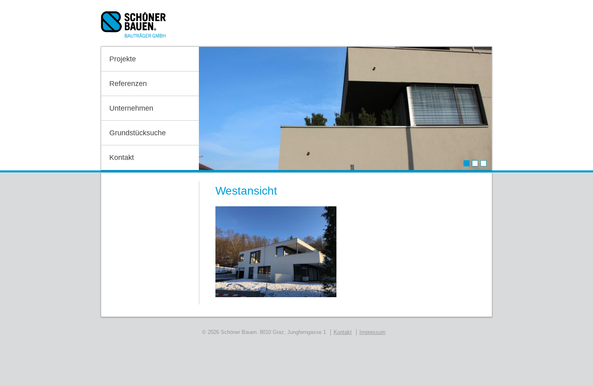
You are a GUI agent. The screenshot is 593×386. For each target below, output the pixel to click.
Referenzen (128, 84)
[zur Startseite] (133, 27)
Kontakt (121, 157)
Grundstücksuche (137, 133)
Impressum (372, 332)
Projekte (122, 59)
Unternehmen (131, 108)
